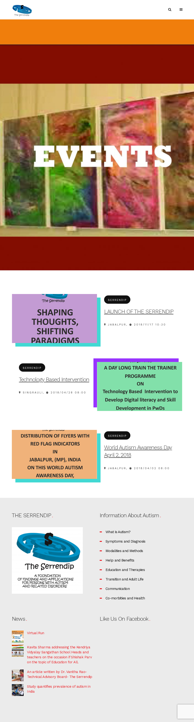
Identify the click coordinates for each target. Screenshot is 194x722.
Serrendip (117, 300)
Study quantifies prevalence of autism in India (58, 689)
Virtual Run (35, 633)
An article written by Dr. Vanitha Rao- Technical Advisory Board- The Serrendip (59, 674)
